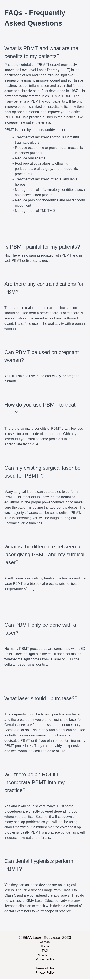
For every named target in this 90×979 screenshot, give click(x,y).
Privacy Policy (45, 972)
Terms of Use (45, 968)
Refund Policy (45, 959)
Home (45, 946)
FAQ (45, 950)
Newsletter (45, 955)
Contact (45, 942)
